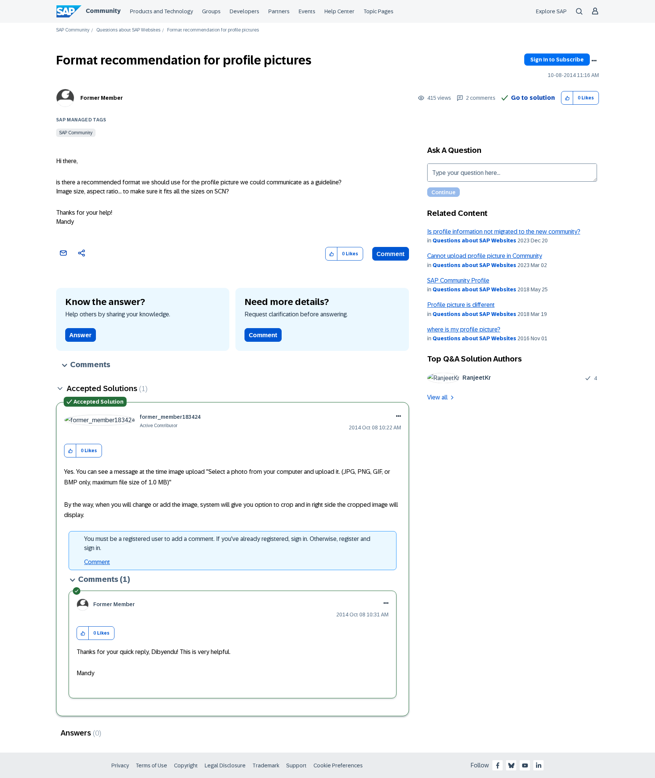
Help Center (339, 11)
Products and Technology (161, 11)
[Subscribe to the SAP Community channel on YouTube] (525, 765)
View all (437, 397)
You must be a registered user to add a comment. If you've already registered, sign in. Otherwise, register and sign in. (227, 543)
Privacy (120, 765)
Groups (211, 11)
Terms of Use (151, 765)
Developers (244, 11)
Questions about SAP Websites (128, 30)
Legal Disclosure (225, 765)
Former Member (101, 98)
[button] (567, 98)
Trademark (265, 765)
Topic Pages (378, 11)
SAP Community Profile (458, 280)
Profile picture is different (461, 305)
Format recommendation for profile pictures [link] (213, 30)
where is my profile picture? (463, 329)
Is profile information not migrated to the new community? (503, 231)
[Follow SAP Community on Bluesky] (511, 765)
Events (307, 11)
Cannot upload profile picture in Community (484, 256)
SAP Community (72, 30)
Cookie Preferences (338, 765)
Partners (279, 11)
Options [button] (594, 61)
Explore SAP (551, 11)
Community (103, 11)
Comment (390, 254)
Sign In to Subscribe (557, 60)
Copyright (186, 765)
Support (296, 765)
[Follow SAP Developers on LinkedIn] (539, 765)
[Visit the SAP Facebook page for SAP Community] (498, 765)
